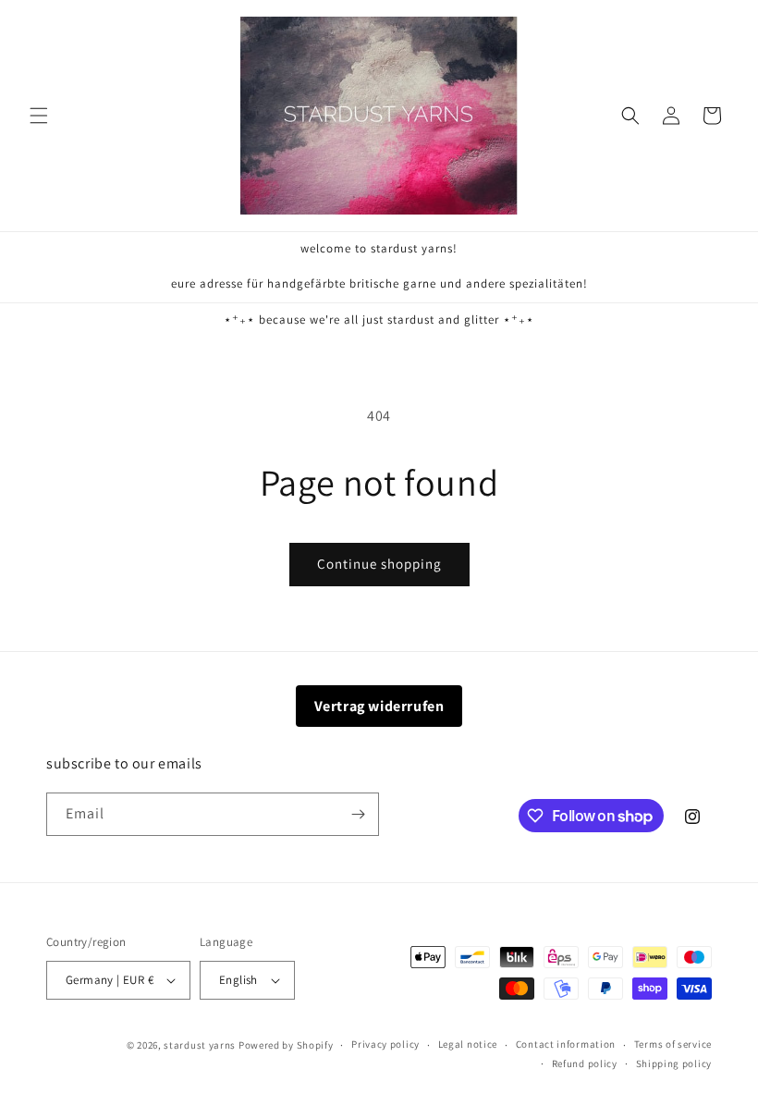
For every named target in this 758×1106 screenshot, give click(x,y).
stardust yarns (200, 1044)
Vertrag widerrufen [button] (379, 706)
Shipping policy (674, 1063)
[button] (38, 115)
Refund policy (584, 1063)
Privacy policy (385, 1044)
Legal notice (467, 1044)
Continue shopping (379, 563)
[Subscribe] (357, 814)
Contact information (566, 1044)
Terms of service (673, 1044)
